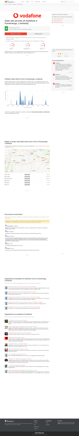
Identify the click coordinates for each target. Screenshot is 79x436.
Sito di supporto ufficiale (58, 22)
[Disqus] (27, 237)
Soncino (11, 147)
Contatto (44, 1)
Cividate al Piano (41, 146)
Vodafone (14, 4)
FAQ (32, 1)
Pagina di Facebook (57, 20)
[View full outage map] (27, 161)
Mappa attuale (39, 33)
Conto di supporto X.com (58, 18)
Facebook (48, 424)
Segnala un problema (16, 33)
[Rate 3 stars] (63, 54)
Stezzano (7, 147)
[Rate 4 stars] (65, 54)
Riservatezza (37, 1)
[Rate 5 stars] (67, 54)
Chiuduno (48, 146)
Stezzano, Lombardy (38, 302)
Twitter (47, 422)
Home (22, 1)
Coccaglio (36, 146)
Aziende (27, 1)
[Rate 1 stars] (59, 54)
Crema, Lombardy (32, 286)
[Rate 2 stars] (61, 54)
